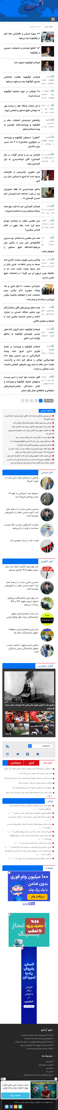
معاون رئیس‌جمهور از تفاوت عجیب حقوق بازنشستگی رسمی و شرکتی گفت (22, 648)
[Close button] (55, 1078)
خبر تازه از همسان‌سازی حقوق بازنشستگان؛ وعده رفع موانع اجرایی (22, 615)
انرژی (31, 763)
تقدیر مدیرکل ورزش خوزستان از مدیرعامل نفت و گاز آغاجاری (31, 847)
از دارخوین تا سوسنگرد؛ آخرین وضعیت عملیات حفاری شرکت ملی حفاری (28, 768)
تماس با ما (49, 1071)
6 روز (41, 827)
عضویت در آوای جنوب (45, 1064)
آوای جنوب (49, 1061)
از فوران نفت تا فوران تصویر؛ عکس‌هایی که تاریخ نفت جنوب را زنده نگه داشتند (29, 707)
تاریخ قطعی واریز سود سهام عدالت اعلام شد (38, 1038)
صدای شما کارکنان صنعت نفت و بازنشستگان (38, 1075)
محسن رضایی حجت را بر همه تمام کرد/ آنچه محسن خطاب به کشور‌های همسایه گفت (21, 512)
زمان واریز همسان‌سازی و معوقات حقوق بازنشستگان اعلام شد (23, 631)
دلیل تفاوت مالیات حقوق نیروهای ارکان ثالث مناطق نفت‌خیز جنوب (29, 456)
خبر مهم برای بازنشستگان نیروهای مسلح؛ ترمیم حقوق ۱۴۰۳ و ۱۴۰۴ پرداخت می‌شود (23, 601)
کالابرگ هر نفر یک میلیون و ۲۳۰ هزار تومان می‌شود (36, 1045)
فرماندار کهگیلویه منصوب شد (27, 63)
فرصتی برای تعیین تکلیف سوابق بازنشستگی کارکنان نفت (32, 423)
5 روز (47, 820)
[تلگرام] (7, 1107)
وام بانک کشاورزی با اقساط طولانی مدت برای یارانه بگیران (34, 1041)
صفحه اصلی (49, 26)
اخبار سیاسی (47, 472)
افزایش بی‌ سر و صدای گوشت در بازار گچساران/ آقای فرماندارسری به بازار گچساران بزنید (22, 159)
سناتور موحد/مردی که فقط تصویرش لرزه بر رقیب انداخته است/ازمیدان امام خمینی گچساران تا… (22, 194)
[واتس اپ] (17, 754)
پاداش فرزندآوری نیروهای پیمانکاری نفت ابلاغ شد (34, 445)
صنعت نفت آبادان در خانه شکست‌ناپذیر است (36, 843)
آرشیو (44, 1030)
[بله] (37, 754)
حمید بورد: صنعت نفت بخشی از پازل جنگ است (35, 773)
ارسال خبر (49, 1068)
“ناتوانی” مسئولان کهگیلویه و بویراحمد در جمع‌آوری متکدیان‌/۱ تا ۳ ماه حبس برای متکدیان (22, 142)
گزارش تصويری (45, 666)
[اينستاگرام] (7, 754)
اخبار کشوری (47, 561)
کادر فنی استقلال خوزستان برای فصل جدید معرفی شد (33, 858)
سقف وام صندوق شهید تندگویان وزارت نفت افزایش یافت (31, 426)
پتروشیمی (16, 763)
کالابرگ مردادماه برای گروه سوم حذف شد (39, 1048)
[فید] (7, 746)
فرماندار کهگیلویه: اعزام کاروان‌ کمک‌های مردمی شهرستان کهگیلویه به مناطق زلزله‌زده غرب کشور (22, 334)
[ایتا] (27, 754)
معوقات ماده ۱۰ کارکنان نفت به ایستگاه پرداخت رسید (33, 437)
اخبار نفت (47, 763)
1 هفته (9, 832)
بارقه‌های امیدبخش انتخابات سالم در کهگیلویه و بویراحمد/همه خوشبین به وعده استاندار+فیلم (22, 125)
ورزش (50, 801)
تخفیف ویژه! (15, 1095)
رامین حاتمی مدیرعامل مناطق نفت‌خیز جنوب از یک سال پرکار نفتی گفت (28, 778)
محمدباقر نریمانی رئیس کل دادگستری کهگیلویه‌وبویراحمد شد (30, 441)
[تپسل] (9, 872)
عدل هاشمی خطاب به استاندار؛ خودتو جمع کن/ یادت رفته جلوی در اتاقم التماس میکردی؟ (22, 225)
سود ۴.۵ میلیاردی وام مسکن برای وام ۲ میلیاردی (37, 1035)
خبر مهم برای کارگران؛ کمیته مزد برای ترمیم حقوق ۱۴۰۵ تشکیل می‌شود (21, 568)
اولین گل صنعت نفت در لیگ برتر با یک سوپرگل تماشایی (32, 831)
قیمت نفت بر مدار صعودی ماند (24, 541)
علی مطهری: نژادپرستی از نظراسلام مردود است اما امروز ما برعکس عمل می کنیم (22, 176)
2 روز (35, 809)
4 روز (10, 813)
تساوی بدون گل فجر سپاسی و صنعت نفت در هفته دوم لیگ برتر (29, 817)
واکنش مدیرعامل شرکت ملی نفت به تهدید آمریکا (21, 479)
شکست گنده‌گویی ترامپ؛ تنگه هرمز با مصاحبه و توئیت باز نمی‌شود (21, 526)
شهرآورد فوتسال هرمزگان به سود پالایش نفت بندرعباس (32, 813)
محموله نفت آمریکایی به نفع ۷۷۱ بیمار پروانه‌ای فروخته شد (23, 495)
